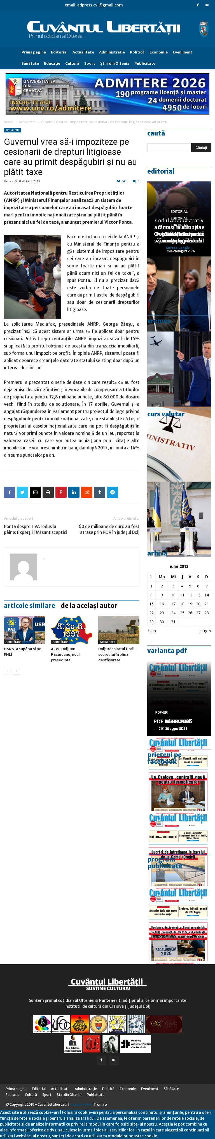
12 (190, 594)
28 (206, 612)
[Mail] (207, 5)
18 (182, 603)
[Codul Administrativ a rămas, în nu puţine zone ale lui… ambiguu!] (179, 444)
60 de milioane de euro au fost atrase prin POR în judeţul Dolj (109, 529)
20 (198, 603)
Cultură (72, 63)
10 (173, 594)
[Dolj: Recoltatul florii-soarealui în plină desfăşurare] (118, 630)
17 (173, 603)
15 (151, 603)
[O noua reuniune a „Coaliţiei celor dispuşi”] (179, 519)
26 (190, 612)
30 (162, 621)
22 (151, 612)
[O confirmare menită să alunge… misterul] (179, 294)
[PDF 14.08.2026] (179, 848)
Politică (137, 52)
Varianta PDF (167, 650)
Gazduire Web (81, 1104)
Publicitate (144, 63)
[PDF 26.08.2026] (179, 773)
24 (173, 612)
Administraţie (112, 52)
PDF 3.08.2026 (171, 721)
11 (182, 594)
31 (173, 621)
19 (190, 603)
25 (182, 612)
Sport (89, 63)
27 (198, 612)
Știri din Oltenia (114, 63)
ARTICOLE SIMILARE (29, 605)
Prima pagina (34, 52)
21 (206, 603)
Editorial (59, 52)
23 (162, 612)
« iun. (152, 630)
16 (162, 603)
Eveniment (182, 52)
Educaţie (52, 63)
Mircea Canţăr (178, 248)
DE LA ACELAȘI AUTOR (89, 605)
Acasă (8, 122)
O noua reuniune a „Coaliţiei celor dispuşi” (179, 234)
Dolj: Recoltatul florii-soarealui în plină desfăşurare (117, 654)
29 (151, 621)
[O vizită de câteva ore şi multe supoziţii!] (179, 369)
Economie (158, 52)
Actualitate (83, 52)
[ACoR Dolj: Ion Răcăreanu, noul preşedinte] (71, 630)
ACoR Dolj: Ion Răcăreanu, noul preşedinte (65, 654)
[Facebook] (197, 5)
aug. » (205, 630)
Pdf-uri (161, 713)
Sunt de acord (171, 1135)
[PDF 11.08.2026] (179, 923)
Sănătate (30, 63)
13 (198, 594)
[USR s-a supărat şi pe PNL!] (24, 630)
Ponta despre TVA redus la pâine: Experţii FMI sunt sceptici (35, 529)
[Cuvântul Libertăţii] (107, 29)
